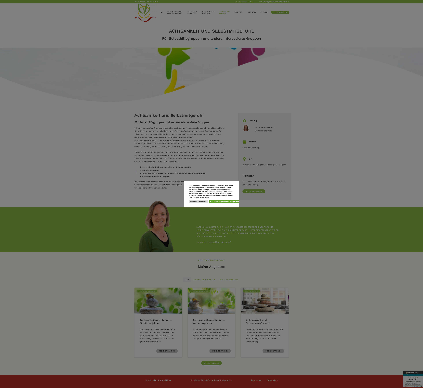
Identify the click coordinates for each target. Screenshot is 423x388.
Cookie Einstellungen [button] (198, 201)
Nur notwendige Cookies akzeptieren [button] (224, 201)
